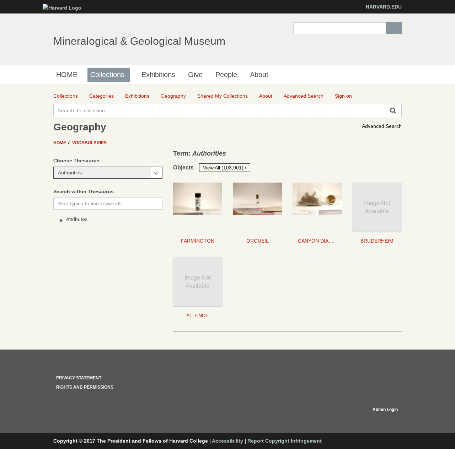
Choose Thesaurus (76, 160)
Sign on (343, 96)
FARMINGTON (197, 241)
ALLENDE (197, 315)
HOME (66, 75)
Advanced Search (382, 126)
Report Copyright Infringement (284, 441)
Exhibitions (158, 75)
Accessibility (227, 441)
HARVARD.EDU (384, 7)
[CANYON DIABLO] (317, 207)
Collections (107, 75)
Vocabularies (89, 142)
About (259, 75)
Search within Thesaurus (83, 191)
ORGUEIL (257, 241)
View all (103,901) (224, 168)
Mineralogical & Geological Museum (139, 41)
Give (195, 75)
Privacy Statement (78, 377)
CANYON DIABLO (318, 241)
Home (60, 142)
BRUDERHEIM (377, 241)
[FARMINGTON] (197, 207)
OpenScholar (345, 410)
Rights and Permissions (84, 387)
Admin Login (385, 409)
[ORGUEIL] (257, 207)
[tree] (107, 220)
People (226, 75)
